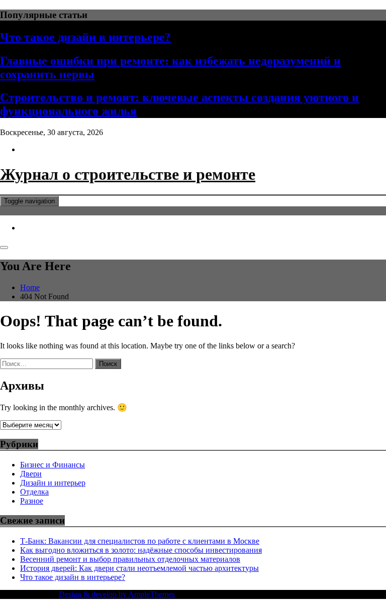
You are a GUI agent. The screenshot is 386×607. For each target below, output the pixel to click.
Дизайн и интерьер (52, 482)
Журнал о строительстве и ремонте (127, 174)
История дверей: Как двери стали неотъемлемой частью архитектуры (139, 568)
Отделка (34, 492)
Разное (31, 501)
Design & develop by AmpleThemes (117, 594)
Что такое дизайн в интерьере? (85, 37)
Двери (31, 473)
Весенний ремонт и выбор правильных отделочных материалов (130, 559)
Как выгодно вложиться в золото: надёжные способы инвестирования (141, 550)
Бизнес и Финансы (52, 464)
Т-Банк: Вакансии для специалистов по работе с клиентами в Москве (139, 541)
